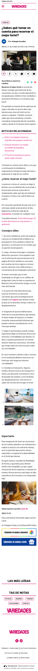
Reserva (19, 599)
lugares (15, 300)
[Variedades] (19, 6)
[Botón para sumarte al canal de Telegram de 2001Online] (31, 82)
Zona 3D (6, 22)
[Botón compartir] (4, 74)
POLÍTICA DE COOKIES (11, 653)
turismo (30, 599)
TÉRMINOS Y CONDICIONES (9, 648)
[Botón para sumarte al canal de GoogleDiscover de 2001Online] (19, 532)
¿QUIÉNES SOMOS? (12, 657)
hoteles (8, 599)
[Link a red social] (17, 640)
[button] (10, 74)
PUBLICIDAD (24, 653)
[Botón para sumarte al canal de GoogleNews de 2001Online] (19, 542)
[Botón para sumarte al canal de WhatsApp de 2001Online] (27, 82)
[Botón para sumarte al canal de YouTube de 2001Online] (35, 82)
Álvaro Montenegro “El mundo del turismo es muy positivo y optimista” (19, 221)
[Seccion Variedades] (19, 613)
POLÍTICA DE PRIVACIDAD (28, 648)
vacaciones (6, 214)
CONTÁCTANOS (25, 657)
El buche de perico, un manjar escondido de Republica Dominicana (16, 148)
